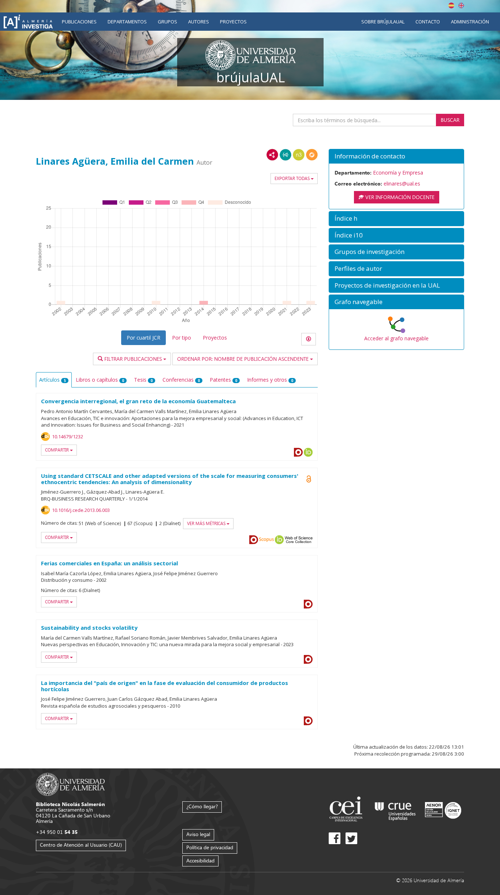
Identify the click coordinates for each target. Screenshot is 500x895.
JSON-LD (285, 155)
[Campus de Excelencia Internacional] (347, 809)
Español (451, 5)
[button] (396, 156)
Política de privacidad (209, 847)
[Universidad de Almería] (70, 783)
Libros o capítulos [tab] (100, 379)
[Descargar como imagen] (308, 339)
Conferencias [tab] (181, 379)
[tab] (396, 156)
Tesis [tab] (143, 379)
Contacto (427, 21)
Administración (470, 21)
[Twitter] (351, 838)
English (461, 5)
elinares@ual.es (402, 183)
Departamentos (127, 21)
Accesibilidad (200, 860)
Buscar (450, 119)
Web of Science (299, 539)
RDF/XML (272, 155)
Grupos (167, 21)
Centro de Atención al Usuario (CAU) (81, 844)
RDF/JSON (312, 155)
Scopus (266, 539)
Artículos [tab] (52, 379)
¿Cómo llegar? (202, 806)
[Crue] (395, 809)
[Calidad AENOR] (443, 809)
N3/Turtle (299, 155)
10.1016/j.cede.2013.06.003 (81, 510)
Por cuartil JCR (143, 337)
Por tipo (181, 337)
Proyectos (233, 21)
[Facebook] (334, 838)
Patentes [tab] (223, 379)
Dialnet (298, 452)
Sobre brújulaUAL (382, 21)
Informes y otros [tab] (270, 379)
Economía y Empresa (398, 172)
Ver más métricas (207, 523)
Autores (198, 21)
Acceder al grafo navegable (396, 338)
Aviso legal (198, 834)
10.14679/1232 (67, 436)
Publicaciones (79, 21)
